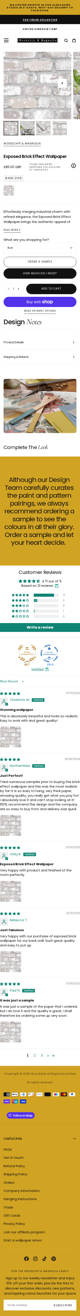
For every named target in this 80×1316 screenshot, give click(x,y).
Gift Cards (12, 1215)
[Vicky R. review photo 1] (10, 891)
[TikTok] (44, 1258)
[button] (40, 29)
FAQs (8, 1149)
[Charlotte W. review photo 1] (10, 737)
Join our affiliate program (24, 1232)
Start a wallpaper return (23, 1240)
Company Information (22, 1191)
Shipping (35, 167)
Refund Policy (14, 1166)
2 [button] (35, 1055)
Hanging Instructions (20, 1199)
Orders (9, 1182)
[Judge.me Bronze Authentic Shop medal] (27, 653)
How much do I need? (40, 273)
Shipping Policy (15, 1174)
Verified (37, 669)
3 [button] (42, 1055)
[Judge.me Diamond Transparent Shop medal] (49, 653)
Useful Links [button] (13, 1138)
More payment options (40, 311)
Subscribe (63, 1305)
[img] (10, 693)
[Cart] (74, 41)
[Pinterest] (53, 1258)
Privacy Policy (14, 1224)
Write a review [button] (40, 627)
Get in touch (14, 1157)
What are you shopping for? (26, 240)
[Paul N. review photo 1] (10, 1032)
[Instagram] (35, 1258)
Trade (8, 1207)
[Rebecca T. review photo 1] (10, 961)
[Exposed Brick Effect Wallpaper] (9, 190)
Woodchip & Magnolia (22, 143)
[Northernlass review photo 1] (10, 825)
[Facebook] (26, 1258)
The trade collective (40, 19)
